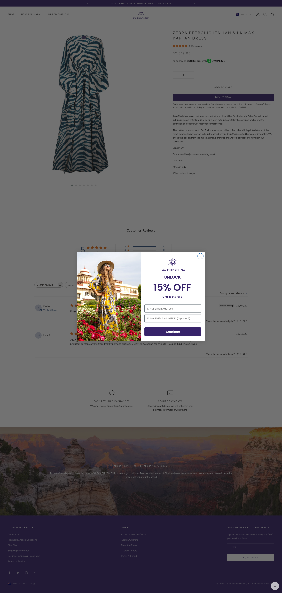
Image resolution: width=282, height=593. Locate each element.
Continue (173, 332)
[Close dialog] (200, 256)
